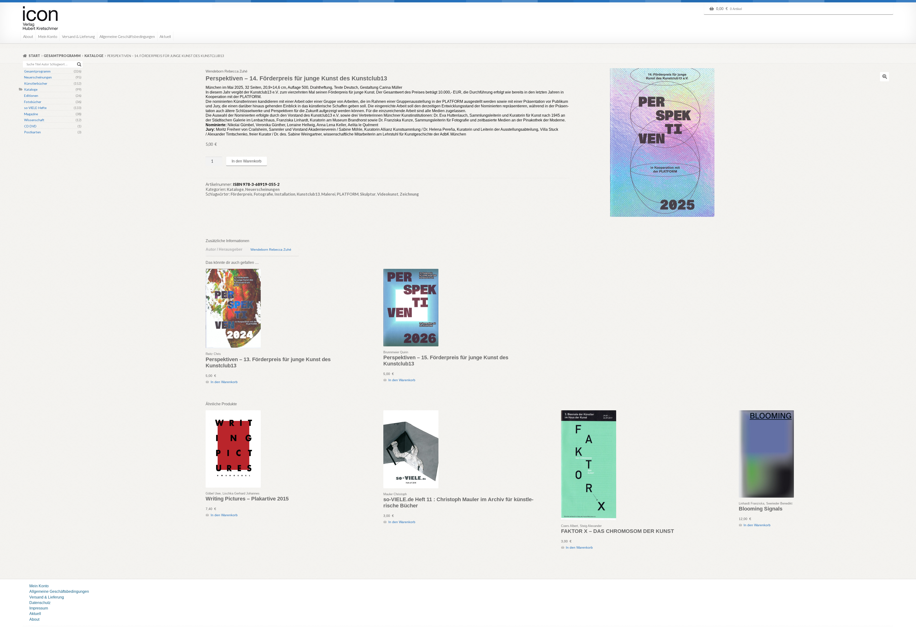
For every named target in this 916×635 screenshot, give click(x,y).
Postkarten (32, 132)
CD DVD (30, 126)
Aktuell (165, 36)
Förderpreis (241, 194)
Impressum (38, 608)
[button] (884, 76)
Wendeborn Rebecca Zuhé (270, 249)
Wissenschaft (34, 120)
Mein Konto (47, 36)
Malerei (328, 194)
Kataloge (94, 56)
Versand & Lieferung (78, 36)
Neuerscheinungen (262, 189)
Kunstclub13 (308, 194)
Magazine (31, 114)
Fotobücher (32, 102)
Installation (285, 194)
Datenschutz (40, 602)
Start (34, 56)
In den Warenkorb (246, 161)
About (28, 36)
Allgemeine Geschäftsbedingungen (127, 36)
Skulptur (368, 194)
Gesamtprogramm (62, 56)
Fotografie (263, 194)
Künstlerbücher (35, 83)
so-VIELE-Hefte (35, 108)
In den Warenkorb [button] (224, 382)
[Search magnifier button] (79, 64)
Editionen (31, 96)
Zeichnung (409, 194)
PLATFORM (348, 194)
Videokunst (387, 194)
